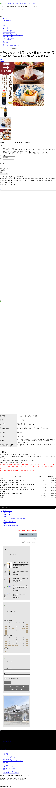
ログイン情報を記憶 (12, 678)
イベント (5, 41)
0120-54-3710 (6, 741)
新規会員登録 (7, 20)
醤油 (5, 516)
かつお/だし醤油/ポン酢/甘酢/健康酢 (14, 518)
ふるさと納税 (7, 39)
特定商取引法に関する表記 (11, 45)
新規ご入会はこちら (15, 689)
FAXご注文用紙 (7, 30)
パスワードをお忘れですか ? (15, 686)
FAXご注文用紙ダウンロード (28, 534)
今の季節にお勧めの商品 (11, 525)
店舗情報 (5, 42)
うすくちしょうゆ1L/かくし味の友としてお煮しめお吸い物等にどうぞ (20, 587)
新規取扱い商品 (7, 512)
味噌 (5, 520)
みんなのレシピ (7, 28)
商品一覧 (5, 27)
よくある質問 (7, 33)
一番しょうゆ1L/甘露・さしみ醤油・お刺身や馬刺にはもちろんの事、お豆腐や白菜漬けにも (20, 564)
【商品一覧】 (6, 514)
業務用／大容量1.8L (10, 522)
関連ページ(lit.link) (9, 38)
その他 (6, 523)
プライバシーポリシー (9, 44)
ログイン (5, 18)
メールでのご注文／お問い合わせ (13, 35)
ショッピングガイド (9, 32)
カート (2, 23)
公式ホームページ (8, 36)
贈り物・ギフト (7, 511)
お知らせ (5, 25)
